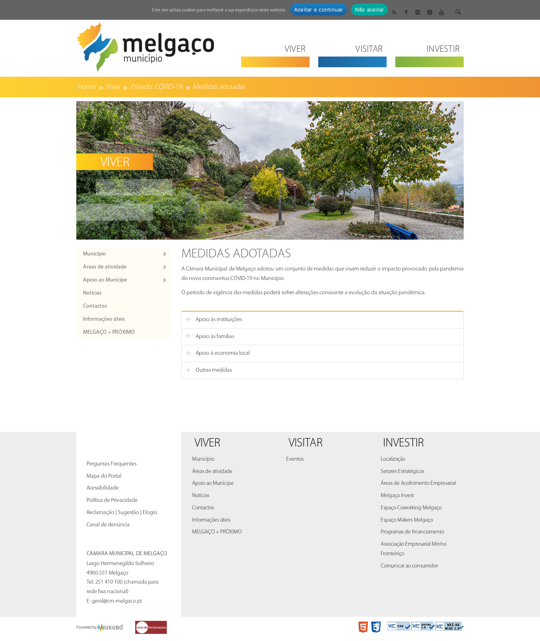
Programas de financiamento (412, 532)
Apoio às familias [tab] (215, 337)
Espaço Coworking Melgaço (411, 508)
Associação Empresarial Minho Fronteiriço (413, 549)
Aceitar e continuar (318, 9)
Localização (393, 459)
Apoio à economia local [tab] (223, 353)
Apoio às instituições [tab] (219, 320)
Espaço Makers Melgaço (407, 520)
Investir (403, 443)
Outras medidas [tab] (214, 370)
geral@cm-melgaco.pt (117, 601)
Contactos (95, 306)
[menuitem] (275, 44)
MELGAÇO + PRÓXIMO (109, 332)
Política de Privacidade (112, 500)
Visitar (306, 443)
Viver (207, 443)
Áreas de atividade (105, 267)
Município (94, 254)
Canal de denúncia (108, 525)
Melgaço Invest (397, 496)
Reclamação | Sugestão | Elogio (122, 513)
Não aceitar (369, 9)
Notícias (92, 293)
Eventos (295, 459)
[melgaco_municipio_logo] (145, 44)
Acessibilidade (103, 488)
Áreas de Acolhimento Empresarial (418, 483)
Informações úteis (104, 319)
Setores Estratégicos (402, 472)
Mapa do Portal (104, 476)
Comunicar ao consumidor (409, 566)
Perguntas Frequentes (111, 464)
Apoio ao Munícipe (105, 280)
